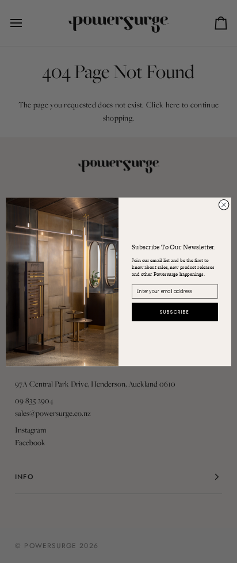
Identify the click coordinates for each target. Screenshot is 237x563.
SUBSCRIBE (174, 311)
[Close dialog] (224, 204)
